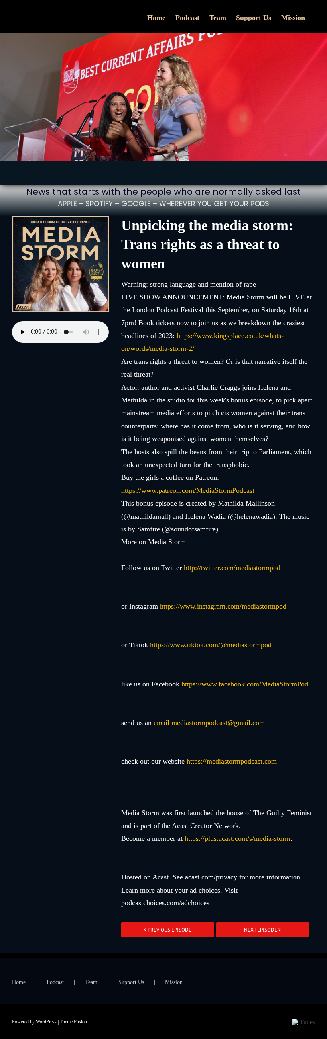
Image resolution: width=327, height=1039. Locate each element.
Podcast (55, 982)
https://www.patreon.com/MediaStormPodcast (188, 490)
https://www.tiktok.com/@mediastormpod (211, 645)
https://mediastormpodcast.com (232, 761)
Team (91, 982)
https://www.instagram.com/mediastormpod (223, 606)
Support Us (131, 982)
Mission (174, 982)
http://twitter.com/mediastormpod (232, 568)
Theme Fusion (73, 1022)
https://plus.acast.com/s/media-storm (237, 838)
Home (19, 982)
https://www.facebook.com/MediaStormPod (244, 684)
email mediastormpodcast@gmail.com (209, 723)
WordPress (46, 1022)
